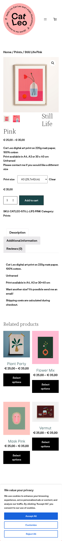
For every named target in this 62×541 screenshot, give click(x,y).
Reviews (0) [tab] (14, 249)
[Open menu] (45, 19)
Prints (18, 52)
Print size (9, 179)
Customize (31, 524)
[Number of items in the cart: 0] (55, 19)
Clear (52, 179)
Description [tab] (17, 232)
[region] (31, 513)
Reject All (31, 533)
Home (7, 52)
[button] (53, 63)
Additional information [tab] (21, 240)
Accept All (31, 516)
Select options (16, 380)
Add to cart (31, 200)
